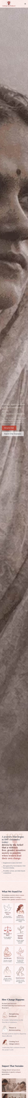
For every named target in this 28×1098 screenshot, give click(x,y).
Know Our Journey (12, 434)
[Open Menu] (25, 4)
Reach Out (9, 428)
